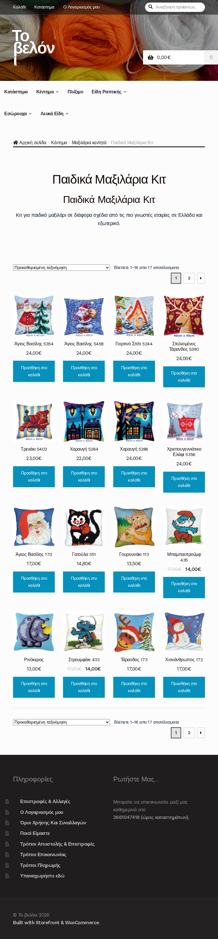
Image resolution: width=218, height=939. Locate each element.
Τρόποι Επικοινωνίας (43, 854)
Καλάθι (19, 7)
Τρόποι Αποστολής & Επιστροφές (57, 844)
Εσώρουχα (15, 113)
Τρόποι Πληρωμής (40, 865)
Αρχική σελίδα (32, 142)
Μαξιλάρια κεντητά (89, 142)
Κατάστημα (44, 7)
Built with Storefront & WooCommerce (56, 922)
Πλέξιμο (75, 91)
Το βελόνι (33, 47)
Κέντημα (45, 91)
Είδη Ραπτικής (106, 91)
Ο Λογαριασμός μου (81, 7)
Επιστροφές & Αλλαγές (45, 801)
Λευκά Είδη (52, 113)
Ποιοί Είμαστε (35, 833)
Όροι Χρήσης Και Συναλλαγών (53, 822)
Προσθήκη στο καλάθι (34, 371)
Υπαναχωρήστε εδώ (42, 876)
